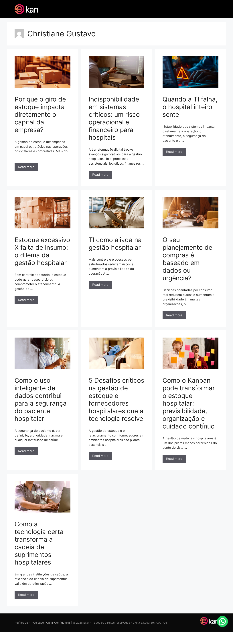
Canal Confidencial (58, 622)
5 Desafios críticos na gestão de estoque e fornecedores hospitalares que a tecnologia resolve (116, 399)
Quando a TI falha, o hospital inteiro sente (190, 106)
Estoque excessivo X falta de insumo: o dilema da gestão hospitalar (42, 251)
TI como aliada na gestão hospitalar (115, 243)
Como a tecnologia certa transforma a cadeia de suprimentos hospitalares (39, 543)
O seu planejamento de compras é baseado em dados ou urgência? (187, 259)
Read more (26, 167)
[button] (212, 9)
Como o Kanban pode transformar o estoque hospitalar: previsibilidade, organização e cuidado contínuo (189, 403)
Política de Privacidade (29, 622)
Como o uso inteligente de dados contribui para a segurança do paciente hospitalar (41, 399)
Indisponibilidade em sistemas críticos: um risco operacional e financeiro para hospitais (114, 118)
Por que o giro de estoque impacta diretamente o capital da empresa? (40, 114)
